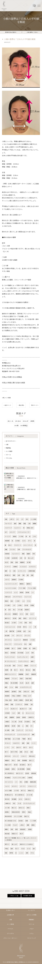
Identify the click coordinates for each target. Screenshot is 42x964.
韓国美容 (25, 640)
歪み (34, 848)
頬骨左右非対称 (16, 812)
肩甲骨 (11, 853)
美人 (14, 609)
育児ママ (7, 844)
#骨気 (32, 421)
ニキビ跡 (32, 640)
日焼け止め (7, 596)
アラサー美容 (22, 588)
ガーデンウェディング (29, 803)
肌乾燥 (21, 592)
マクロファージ (32, 786)
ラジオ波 (21, 536)
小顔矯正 (15, 566)
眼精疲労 (15, 614)
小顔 (3, 397)
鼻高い (25, 618)
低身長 (18, 717)
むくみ (28, 848)
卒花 (14, 803)
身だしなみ (7, 614)
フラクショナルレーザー (24, 532)
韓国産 (26, 665)
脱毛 (12, 601)
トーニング (7, 536)
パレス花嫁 (7, 825)
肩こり (16, 670)
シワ (16, 782)
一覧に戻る (21, 405)
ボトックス (27, 635)
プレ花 (19, 803)
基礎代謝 (7, 726)
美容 (27, 614)
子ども (32, 853)
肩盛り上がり (8, 764)
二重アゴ (12, 519)
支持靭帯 (7, 648)
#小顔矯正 (24, 425)
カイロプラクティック (25, 687)
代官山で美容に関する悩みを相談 (13, 382)
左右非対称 (14, 558)
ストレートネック (27, 545)
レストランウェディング (23, 734)
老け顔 (26, 605)
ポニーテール (32, 618)
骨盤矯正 (8, 448)
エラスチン (14, 786)
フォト (13, 713)
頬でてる (23, 790)
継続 (6, 687)
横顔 (34, 670)
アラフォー (14, 678)
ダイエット (7, 743)
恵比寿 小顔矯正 (18, 700)
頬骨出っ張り (30, 528)
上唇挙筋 (30, 777)
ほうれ (20, 799)
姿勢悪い (7, 812)
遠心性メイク (23, 708)
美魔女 (6, 683)
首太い (13, 760)
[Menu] (38, 5)
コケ (22, 519)
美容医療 (7, 540)
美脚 (32, 575)
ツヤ (13, 635)
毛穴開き (17, 540)
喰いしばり (31, 558)
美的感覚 (7, 696)
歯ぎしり (31, 760)
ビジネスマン (32, 566)
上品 (29, 631)
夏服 (28, 825)
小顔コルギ (26, 691)
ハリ (30, 627)
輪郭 (6, 571)
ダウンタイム (8, 640)
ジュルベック (17, 640)
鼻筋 (20, 618)
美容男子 (27, 609)
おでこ (30, 540)
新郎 (16, 829)
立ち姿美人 (27, 721)
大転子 (27, 674)
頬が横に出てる (9, 795)
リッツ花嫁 (33, 820)
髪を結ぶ (7, 622)
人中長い (20, 605)
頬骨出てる (31, 790)
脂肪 (14, 575)
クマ (13, 747)
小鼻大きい (27, 799)
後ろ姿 (15, 764)
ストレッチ (16, 756)
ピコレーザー (8, 644)
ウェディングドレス (23, 661)
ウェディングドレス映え (19, 777)
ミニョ (11, 687)
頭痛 (6, 549)
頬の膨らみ (7, 575)
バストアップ (8, 528)
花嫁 (19, 549)
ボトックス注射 (18, 816)
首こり (17, 848)
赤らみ (26, 752)
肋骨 (19, 760)
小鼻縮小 (7, 721)
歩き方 (6, 562)
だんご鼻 (14, 721)
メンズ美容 (8, 397)
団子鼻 (14, 618)
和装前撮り (23, 829)
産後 (12, 562)
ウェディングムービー (22, 657)
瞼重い (34, 648)
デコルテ (15, 825)
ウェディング (20, 730)
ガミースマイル (9, 782)
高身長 (24, 717)
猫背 (15, 523)
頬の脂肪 (14, 799)
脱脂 (21, 752)
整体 (12, 848)
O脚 (23, 575)
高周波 (14, 536)
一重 (35, 627)
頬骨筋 (28, 769)
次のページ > (34, 405)
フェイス (7, 786)
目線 (13, 730)
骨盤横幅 (21, 674)
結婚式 (28, 553)
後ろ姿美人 (22, 764)
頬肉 (14, 665)
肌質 (23, 743)
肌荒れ (13, 769)
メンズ (15, 592)
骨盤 (24, 523)
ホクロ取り (7, 605)
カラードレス (29, 730)
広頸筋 (26, 782)
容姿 (19, 726)
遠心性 (27, 683)
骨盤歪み (7, 760)
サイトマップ (31, 938)
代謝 (34, 721)
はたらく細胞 (8, 790)
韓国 (16, 687)
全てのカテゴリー (11, 441)
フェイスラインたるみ (10, 588)
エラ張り (14, 622)
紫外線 (27, 592)
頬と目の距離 (14, 683)
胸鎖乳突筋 (33, 782)
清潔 (27, 726)
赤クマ (31, 747)
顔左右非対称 (8, 816)
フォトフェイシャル (10, 627)
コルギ (27, 652)
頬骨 (6, 853)
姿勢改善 (33, 773)
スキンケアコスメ (17, 596)
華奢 (23, 553)
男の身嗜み (7, 777)
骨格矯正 (7, 691)
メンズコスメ (23, 566)
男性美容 (13, 652)
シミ (33, 592)
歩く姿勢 (7, 730)
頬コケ (21, 833)
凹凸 (27, 519)
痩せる (29, 739)
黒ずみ (25, 627)
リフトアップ (8, 592)
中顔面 (32, 605)
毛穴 (6, 532)
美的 (33, 691)
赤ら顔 (19, 627)
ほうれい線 (7, 665)
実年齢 (26, 704)
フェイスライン (16, 553)
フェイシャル (27, 596)
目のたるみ (7, 756)
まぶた (24, 540)
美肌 (26, 622)
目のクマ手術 (14, 752)
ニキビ (34, 536)
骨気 (33, 652)
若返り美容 (28, 678)
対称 (21, 558)
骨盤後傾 (7, 678)
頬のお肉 (7, 799)
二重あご (22, 825)
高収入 (6, 652)
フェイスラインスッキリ (11, 584)
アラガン (20, 665)
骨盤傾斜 (12, 717)
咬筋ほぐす (14, 833)
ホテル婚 (20, 609)
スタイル (7, 579)
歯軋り (32, 661)
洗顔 (31, 752)
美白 (30, 622)
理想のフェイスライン (10, 674)
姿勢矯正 (14, 579)
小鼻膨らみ (7, 803)
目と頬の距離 (21, 769)
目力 (9, 609)
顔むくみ (14, 807)
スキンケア (12, 532)
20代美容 (7, 713)
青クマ (6, 752)
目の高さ (21, 820)
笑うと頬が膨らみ (19, 795)
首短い (28, 807)
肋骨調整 (24, 760)
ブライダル (9, 458)
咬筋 (20, 691)
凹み (25, 644)
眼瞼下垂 (12, 631)
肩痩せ (33, 825)
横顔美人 (22, 584)
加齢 (30, 644)
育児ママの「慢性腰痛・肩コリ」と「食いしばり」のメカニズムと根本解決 (20, 839)
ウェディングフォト (10, 657)
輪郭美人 (29, 584)
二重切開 (19, 631)
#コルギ (25, 421)
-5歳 (31, 704)
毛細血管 (7, 769)
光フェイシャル (30, 713)
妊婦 (16, 562)
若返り (21, 678)
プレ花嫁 (7, 558)
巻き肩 (13, 726)
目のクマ (19, 747)
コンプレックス (22, 571)
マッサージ (7, 566)
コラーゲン (22, 786)
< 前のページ (7, 405)
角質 (19, 713)
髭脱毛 (6, 601)
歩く (32, 726)
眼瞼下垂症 (7, 739)
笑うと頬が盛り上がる (10, 820)
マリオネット (18, 704)
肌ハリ (13, 648)
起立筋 (27, 773)
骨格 (28, 743)
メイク (6, 708)
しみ (23, 601)
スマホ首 (16, 790)
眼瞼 (33, 734)
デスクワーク (17, 545)
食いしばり (14, 844)
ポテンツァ (19, 635)
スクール (8, 455)
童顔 (33, 683)
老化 (21, 782)
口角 (14, 571)
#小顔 (16, 425)
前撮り (32, 657)
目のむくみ (21, 807)
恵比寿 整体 (28, 700)
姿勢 (27, 853)
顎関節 (34, 523)
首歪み (29, 812)
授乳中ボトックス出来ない (26, 844)
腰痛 (20, 523)
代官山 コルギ (27, 696)
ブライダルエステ (26, 549)
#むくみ (10, 421)
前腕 (26, 820)
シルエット (24, 756)
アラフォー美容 (32, 588)
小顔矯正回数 (31, 571)
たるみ (23, 848)
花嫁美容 (7, 553)
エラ (18, 519)
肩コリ (10, 545)
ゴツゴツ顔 (29, 795)
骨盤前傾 (33, 674)
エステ (32, 614)
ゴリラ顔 (7, 807)
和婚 (12, 704)
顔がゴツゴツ (19, 773)
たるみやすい (16, 743)
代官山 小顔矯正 (16, 696)
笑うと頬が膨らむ (9, 773)
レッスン (21, 853)
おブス (21, 614)
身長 (6, 717)
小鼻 (30, 708)
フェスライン (17, 528)
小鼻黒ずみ (31, 717)
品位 (24, 631)
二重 (6, 631)
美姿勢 (6, 670)
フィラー (34, 743)
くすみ (20, 622)
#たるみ (18, 421)
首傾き (23, 812)
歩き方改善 (20, 652)
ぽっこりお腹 (16, 739)
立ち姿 (20, 721)
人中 (14, 605)
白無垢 (6, 704)
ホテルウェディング (10, 734)
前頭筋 (25, 648)
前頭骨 (19, 648)
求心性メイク (14, 708)
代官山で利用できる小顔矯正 (12, 377)
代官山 (6, 848)
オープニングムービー (10, 661)
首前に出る (32, 756)
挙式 (34, 553)
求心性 (21, 683)
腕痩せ (6, 829)
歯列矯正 (14, 691)
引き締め (21, 579)
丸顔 (19, 575)
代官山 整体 (8, 700)
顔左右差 (7, 833)
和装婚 (30, 829)
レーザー (7, 747)
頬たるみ (28, 670)
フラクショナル (18, 644)
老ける (21, 670)
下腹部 (23, 739)
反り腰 (28, 562)
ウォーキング (8, 523)
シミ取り (17, 601)
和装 (12, 829)
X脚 (28, 575)
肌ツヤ (29, 764)
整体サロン (7, 618)
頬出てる (26, 816)
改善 (6, 519)
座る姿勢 (7, 635)
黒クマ (25, 747)
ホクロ (28, 601)
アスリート (33, 665)
